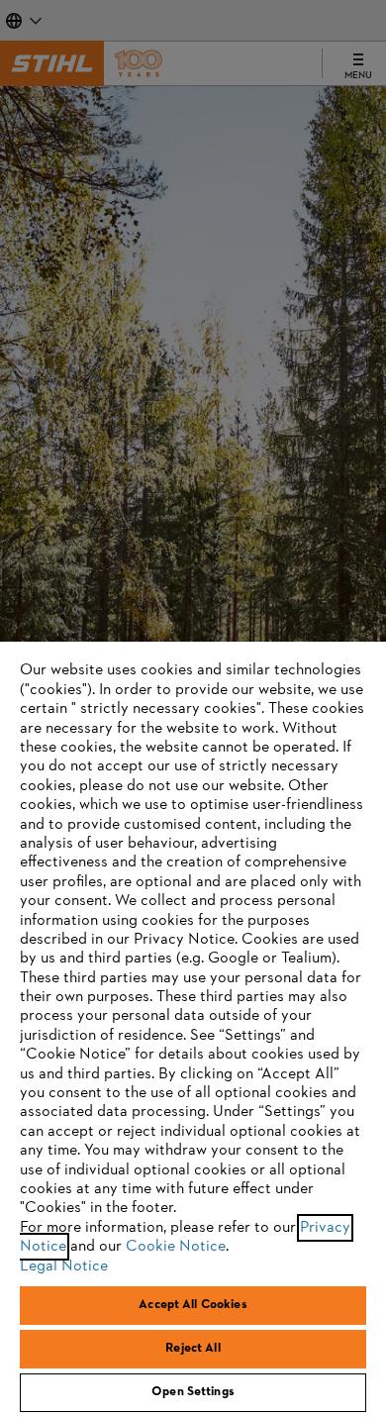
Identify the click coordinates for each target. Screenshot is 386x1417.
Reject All (192, 1349)
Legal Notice (64, 1266)
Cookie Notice (176, 1247)
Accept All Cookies (192, 1305)
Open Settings (193, 1392)
